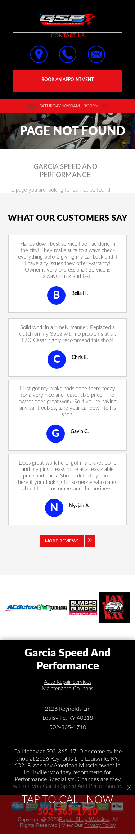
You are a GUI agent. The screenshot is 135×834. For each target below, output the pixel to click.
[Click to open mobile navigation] (16, 14)
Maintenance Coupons (67, 688)
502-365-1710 (67, 727)
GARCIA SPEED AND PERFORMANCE (65, 171)
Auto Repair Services (67, 682)
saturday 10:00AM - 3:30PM (69, 106)
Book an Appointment (67, 79)
